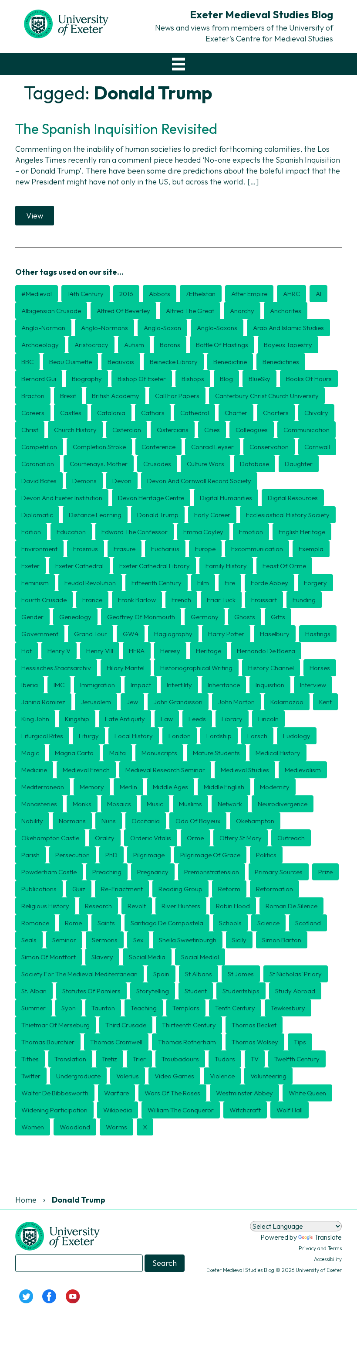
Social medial (200, 957)
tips (300, 1042)
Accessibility (328, 1259)
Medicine (34, 770)
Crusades (157, 464)
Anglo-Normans (104, 328)
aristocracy (91, 345)
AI (318, 294)
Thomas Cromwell (116, 1042)
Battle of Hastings (222, 345)
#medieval (36, 294)
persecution (72, 855)
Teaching (144, 1008)
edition (31, 532)
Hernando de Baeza (266, 651)
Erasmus (85, 549)
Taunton (103, 1008)
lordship (219, 736)
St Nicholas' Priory (295, 974)
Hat (26, 651)
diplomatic (37, 515)
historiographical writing (196, 668)
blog (226, 379)
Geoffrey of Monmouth (141, 617)
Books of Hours (309, 379)
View (34, 216)
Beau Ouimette (70, 362)
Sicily (239, 940)
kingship (77, 719)
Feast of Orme (284, 566)
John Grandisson (178, 702)
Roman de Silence (291, 906)
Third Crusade (125, 1025)
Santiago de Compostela (167, 923)
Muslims (190, 804)
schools (230, 923)
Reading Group (180, 889)
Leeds (197, 719)
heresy (170, 651)
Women (32, 1127)
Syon (68, 1008)
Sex (138, 940)
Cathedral (194, 413)
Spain (161, 974)
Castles (70, 413)
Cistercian (126, 430)
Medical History (278, 753)
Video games (174, 1076)
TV (255, 1059)
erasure (124, 549)
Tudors (225, 1059)
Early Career (212, 515)
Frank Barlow (137, 600)
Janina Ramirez (43, 702)
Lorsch (257, 736)
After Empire (249, 294)
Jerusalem (96, 702)
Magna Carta (74, 753)
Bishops (193, 379)
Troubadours (180, 1059)
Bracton (32, 396)
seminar (64, 940)
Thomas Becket (254, 1025)
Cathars (153, 413)
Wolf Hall (289, 1110)
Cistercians (173, 430)
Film (203, 583)
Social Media (147, 957)
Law (167, 719)
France (92, 600)
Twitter (30, 1076)
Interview (313, 685)
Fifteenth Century (156, 583)
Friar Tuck (221, 600)
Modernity (275, 787)
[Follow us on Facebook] (50, 1295)
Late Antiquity (125, 719)
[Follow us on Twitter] (26, 1295)
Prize (325, 872)
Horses (320, 668)
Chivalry (316, 413)
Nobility (32, 821)
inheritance (224, 685)
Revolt (137, 906)
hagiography (173, 634)
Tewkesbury (288, 1008)
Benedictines (281, 362)
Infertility (179, 685)
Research (98, 906)
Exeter (30, 566)
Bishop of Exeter (142, 379)
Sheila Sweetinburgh (187, 940)
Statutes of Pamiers (91, 991)
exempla (311, 549)
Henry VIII (99, 651)
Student (196, 991)
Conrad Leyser (212, 447)
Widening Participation (54, 1110)
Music (155, 804)
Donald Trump (157, 515)
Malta (117, 753)
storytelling (152, 991)
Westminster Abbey (244, 1093)
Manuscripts (159, 753)
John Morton (236, 702)
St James (241, 974)
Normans (72, 821)
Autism (134, 345)
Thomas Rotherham (187, 1042)
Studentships (240, 991)
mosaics (119, 804)
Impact (141, 685)
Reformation (274, 889)
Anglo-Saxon (162, 328)
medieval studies (245, 770)
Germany (205, 617)
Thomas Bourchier (47, 1042)
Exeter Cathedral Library (154, 566)
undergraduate (78, 1076)
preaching (106, 872)
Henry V (59, 651)
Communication (306, 430)
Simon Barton (281, 940)
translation (70, 1059)
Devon (121, 481)
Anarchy (242, 311)
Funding (304, 600)
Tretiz (109, 1059)
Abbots (159, 294)
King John (35, 719)
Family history (226, 566)
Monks (82, 804)
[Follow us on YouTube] (73, 1295)
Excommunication (257, 549)
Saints (106, 923)
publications (39, 889)
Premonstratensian (211, 872)
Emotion (251, 532)
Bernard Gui (38, 379)
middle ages (170, 787)
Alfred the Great (190, 311)
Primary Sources (279, 872)
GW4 (130, 634)
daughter (299, 464)
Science (268, 923)
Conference (158, 447)
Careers (32, 413)
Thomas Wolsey (255, 1042)
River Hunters (181, 906)
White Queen (307, 1093)
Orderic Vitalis (150, 838)
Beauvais (121, 362)
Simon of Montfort (48, 957)
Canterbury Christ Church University (267, 396)
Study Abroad (295, 991)
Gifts (278, 617)
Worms (116, 1127)
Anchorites (285, 311)
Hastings (317, 634)
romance (35, 923)
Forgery (315, 583)
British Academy (115, 396)
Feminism (35, 583)
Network (230, 804)
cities (212, 430)
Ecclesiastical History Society (288, 515)
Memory (92, 787)
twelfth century (297, 1059)
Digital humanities (226, 498)
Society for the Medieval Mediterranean (79, 974)
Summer (33, 1008)
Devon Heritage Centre (151, 498)
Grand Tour (90, 634)
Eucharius (165, 549)
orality (105, 838)
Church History (75, 430)
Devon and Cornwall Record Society (199, 481)
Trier (139, 1059)
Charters (276, 413)
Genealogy (75, 617)
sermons (105, 940)
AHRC (291, 294)
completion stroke (99, 447)
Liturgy (89, 736)
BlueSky (259, 379)
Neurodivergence (282, 804)
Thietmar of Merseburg (55, 1025)
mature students (216, 753)
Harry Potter (226, 634)
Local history (134, 736)
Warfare (116, 1093)
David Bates (39, 481)
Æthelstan (201, 294)
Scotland (308, 923)
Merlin (128, 787)
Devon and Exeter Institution (61, 498)
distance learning (95, 515)
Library (232, 719)
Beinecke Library (174, 362)
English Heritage (302, 532)
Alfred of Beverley (123, 311)
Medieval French (86, 770)
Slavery (102, 957)
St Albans (198, 974)
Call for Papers (177, 396)
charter (236, 413)
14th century (85, 294)
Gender (32, 617)
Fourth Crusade (44, 600)
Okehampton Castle (50, 838)
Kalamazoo (286, 702)
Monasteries (39, 804)
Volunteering (268, 1076)
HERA (137, 651)
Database (254, 464)
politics (266, 855)
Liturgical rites (42, 736)
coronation (37, 464)
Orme (195, 838)
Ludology (296, 736)
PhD (111, 855)
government (39, 634)
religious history (45, 906)
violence (222, 1076)
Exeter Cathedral (79, 566)
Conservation (269, 447)
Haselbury (275, 634)
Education (71, 532)
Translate (328, 1237)
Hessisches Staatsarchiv (56, 668)
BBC (27, 362)
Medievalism (303, 770)
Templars (185, 1008)
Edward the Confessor (134, 532)
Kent (325, 702)
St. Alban (34, 991)
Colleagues (252, 430)
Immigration (97, 685)
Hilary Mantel (126, 668)
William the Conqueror (181, 1110)
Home (26, 1200)
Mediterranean (42, 787)
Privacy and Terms (320, 1248)
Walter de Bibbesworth (54, 1093)
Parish (30, 855)
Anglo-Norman (43, 328)
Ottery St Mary (240, 838)
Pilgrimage (149, 855)
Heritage (208, 651)
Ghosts (244, 617)
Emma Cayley (203, 532)
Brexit (68, 396)
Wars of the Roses (172, 1093)
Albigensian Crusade (51, 311)
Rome (73, 923)
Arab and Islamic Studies (288, 328)
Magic (30, 753)
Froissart (264, 600)
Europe (205, 549)
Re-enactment (122, 889)
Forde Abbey (269, 583)
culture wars (205, 464)
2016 (126, 294)
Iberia (29, 685)
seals (29, 940)
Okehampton (255, 821)
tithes (30, 1059)
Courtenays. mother (99, 464)
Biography (87, 379)
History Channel (271, 668)
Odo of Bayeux (197, 821)
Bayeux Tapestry (288, 345)
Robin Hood (233, 906)
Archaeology (40, 345)
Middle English (224, 787)
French (181, 600)
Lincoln (268, 719)
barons (170, 345)
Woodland (75, 1127)
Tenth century (235, 1008)
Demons (84, 481)
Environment (39, 549)
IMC (59, 685)
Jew (132, 702)
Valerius (127, 1076)
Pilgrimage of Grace (210, 855)
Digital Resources (293, 498)
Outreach (291, 838)
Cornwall (317, 447)
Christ (29, 430)
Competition (39, 447)
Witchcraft (245, 1110)
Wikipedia (117, 1110)
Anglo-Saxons (217, 328)
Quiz (78, 889)
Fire (230, 583)
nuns (108, 821)
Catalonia (111, 413)
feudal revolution (90, 583)
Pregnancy (152, 872)
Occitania (145, 821)
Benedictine (230, 362)
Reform (229, 889)
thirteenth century (189, 1025)
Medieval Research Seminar (165, 770)
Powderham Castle (49, 872)
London (179, 736)
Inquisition (270, 685)
